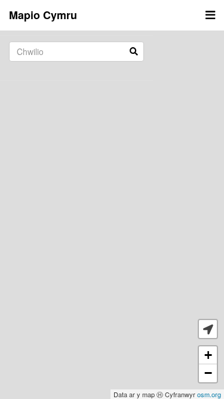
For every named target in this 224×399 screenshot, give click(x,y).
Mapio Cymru (43, 15)
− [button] (208, 373)
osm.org (209, 394)
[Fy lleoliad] (208, 329)
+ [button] (208, 355)
